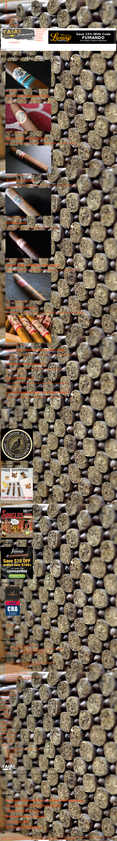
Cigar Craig (5, 702)
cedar (52, 837)
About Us (9, 23)
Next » (6, 403)
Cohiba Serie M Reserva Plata (16, 667)
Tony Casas (9, 653)
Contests (8, 21)
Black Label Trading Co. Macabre (17, 669)
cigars (61, 839)
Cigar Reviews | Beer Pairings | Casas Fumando (22, 749)
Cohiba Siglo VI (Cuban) (20, 647)
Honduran (3, 839)
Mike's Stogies (6, 722)
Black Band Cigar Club (9, 694)
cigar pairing (24, 837)
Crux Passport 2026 (12, 671)
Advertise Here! (11, 625)
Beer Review (32, 837)
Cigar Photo (5, 714)
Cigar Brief (5, 698)
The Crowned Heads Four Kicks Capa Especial (34, 653)
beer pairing (18, 837)
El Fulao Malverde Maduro (26, 645)
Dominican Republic (87, 837)
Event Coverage (11, 753)
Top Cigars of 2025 (12, 675)
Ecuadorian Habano (72, 837)
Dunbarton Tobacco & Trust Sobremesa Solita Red (23, 677)
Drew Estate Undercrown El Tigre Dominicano (22, 665)
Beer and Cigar (40, 837)
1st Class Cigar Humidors (10, 690)
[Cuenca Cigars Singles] (17, 539)
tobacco (49, 839)
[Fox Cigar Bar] (17, 500)
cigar (55, 837)
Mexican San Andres (69, 839)
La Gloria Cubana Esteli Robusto (34, 651)
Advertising (14, 25)
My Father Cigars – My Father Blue (18, 679)
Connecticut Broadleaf (102, 837)
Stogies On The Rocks (9, 733)
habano (45, 839)
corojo (57, 839)
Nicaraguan (11, 837)
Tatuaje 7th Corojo (12, 681)
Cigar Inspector (6, 706)
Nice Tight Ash (6, 725)
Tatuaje (16, 839)
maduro (28, 839)
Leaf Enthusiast (6, 718)
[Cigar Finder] (12, 600)
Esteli (94, 837)
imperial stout (34, 839)
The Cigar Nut (6, 710)
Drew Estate (10, 839)
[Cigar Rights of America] (12, 615)
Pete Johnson (21, 839)
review (54, 839)
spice (58, 837)
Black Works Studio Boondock (16, 673)
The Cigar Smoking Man (10, 741)
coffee (79, 837)
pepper (111, 837)
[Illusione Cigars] (17, 460)
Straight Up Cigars (7, 737)
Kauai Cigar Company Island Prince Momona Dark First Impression (38, 649)
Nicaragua (47, 837)
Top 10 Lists (10, 17)
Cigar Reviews (10, 15)
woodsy (40, 839)
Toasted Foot (5, 745)
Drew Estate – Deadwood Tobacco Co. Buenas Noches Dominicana (30, 662)
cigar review (4, 837)
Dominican (63, 837)
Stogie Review (6, 729)
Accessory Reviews (12, 19)
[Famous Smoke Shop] (17, 578)
